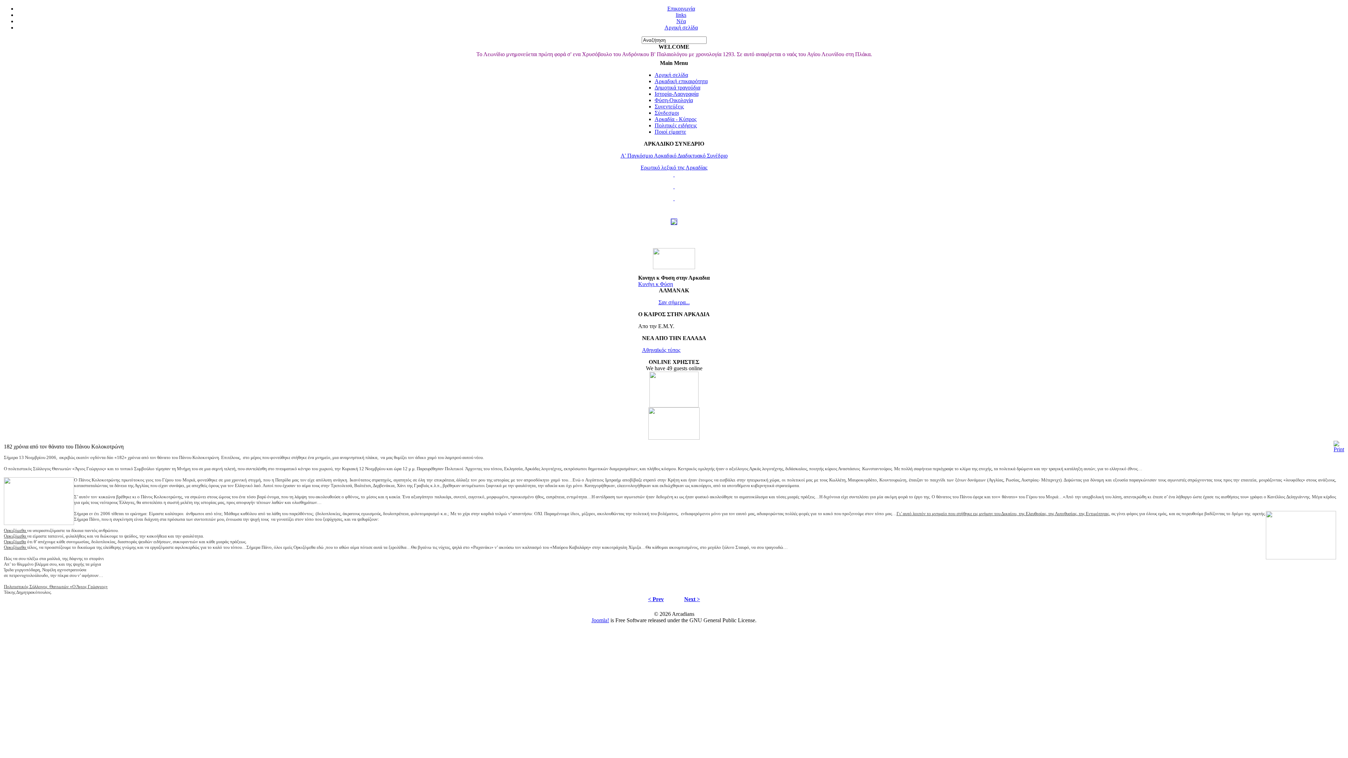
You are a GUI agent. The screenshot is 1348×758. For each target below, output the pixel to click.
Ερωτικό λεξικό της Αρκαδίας (674, 168)
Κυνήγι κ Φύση (655, 284)
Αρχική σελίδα (681, 28)
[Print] (1339, 449)
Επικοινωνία (681, 9)
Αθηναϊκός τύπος (661, 350)
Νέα (681, 21)
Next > (692, 599)
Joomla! (600, 620)
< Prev (656, 599)
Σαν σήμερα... (674, 302)
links (681, 15)
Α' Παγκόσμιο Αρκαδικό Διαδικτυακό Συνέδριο (674, 156)
